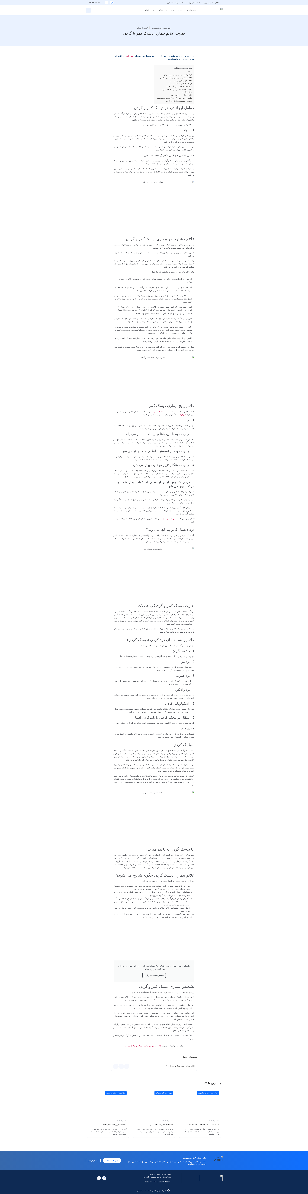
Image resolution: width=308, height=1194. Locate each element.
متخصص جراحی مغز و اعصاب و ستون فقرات (143, 1046)
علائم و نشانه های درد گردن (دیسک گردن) (176, 89)
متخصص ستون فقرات (170, 519)
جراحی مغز (201, 1093)
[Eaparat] (106, 2)
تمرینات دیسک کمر (161, 1093)
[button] (88, 10)
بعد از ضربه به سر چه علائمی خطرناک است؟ (203, 1124)
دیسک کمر (159, 411)
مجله (180, 10)
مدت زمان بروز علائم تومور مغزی (115, 1124)
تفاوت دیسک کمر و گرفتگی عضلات (179, 86)
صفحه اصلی (191, 10)
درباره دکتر (162, 10)
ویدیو (173, 10)
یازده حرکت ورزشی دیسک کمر (162, 1124)
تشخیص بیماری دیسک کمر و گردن (179, 101)
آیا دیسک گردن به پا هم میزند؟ (180, 95)
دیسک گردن (129, 56)
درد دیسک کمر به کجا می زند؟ (180, 83)
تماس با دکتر (149, 10)
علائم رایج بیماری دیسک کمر (181, 81)
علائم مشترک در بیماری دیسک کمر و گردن (176, 78)
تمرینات (169, 1093)
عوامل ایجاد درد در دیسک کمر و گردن (178, 75)
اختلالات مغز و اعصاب (211, 1093)
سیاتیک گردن (187, 92)
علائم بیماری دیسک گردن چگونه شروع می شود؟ (173, 98)
